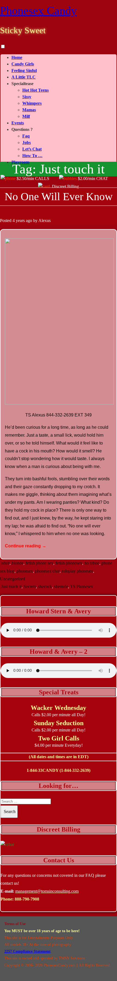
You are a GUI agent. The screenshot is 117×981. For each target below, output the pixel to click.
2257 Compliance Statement (27, 951)
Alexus (44, 220)
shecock (45, 586)
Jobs (26, 142)
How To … (32, 155)
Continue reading (25, 546)
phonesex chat (47, 571)
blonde (17, 563)
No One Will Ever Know (59, 196)
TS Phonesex (81, 586)
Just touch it (11, 586)
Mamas (29, 109)
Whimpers (32, 103)
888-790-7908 (27, 899)
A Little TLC (23, 77)
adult (5, 563)
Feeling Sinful (24, 70)
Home (16, 57)
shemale (61, 586)
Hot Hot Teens (35, 90)
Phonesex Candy (38, 10)
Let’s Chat (32, 149)
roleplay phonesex (77, 571)
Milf (26, 116)
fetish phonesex (69, 563)
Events (17, 123)
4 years (19, 220)
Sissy (26, 96)
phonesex (25, 571)
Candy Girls (22, 64)
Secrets (30, 586)
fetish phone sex (39, 563)
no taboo (91, 563)
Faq (26, 136)
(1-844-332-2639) (75, 770)
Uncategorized (12, 579)
